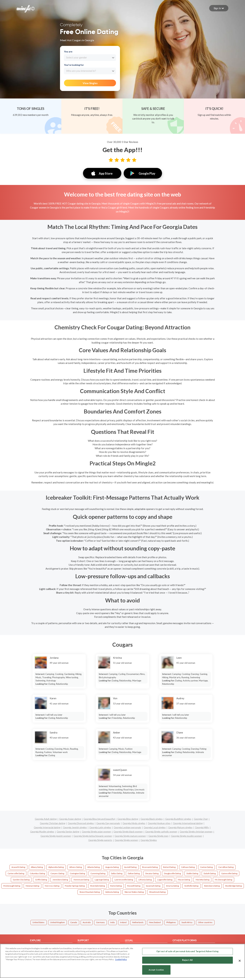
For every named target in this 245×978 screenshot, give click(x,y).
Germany (100, 922)
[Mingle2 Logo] (26, 8)
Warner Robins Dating (134, 892)
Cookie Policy (121, 959)
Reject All (187, 960)
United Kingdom (57, 922)
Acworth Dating (18, 867)
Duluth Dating (210, 873)
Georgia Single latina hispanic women (93, 835)
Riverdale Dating (97, 886)
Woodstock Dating (157, 892)
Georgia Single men (158, 835)
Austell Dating (130, 867)
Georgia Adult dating (46, 818)
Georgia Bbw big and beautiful (99, 818)
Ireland (123, 922)
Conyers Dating (57, 873)
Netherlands (138, 922)
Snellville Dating (191, 886)
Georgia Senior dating (68, 831)
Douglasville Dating (172, 873)
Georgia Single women (126, 840)
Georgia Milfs (202, 827)
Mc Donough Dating (223, 879)
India (112, 922)
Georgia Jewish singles (75, 827)
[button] (218, 8)
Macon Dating (184, 879)
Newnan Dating (32, 886)
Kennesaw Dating (81, 879)
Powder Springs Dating (75, 886)
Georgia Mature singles (180, 827)
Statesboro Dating (212, 886)
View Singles (90, 83)
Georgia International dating (188, 823)
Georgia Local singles (155, 827)
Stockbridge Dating (233, 886)
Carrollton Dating (226, 867)
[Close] (239, 960)
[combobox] (90, 57)
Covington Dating (77, 873)
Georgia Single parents (100, 840)
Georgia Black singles (151, 818)
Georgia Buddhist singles (178, 818)
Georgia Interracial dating (47, 827)
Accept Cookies (156, 970)
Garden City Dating (21, 879)
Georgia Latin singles (100, 827)
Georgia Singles (148, 840)
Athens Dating (75, 867)
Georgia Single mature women (130, 835)
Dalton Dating (134, 873)
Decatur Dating (151, 873)
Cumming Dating (97, 873)
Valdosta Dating (112, 892)
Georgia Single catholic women (161, 831)
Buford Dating (169, 867)
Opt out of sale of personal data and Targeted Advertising (187, 951)
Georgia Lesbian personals (127, 827)
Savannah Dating (153, 886)
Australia (87, 922)
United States (38, 922)
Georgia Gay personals (108, 823)
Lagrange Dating (102, 879)
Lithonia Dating (145, 879)
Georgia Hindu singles (133, 823)
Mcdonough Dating (11, 886)
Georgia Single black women (128, 831)
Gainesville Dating (229, 873)
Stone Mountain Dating (90, 892)
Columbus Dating (37, 873)
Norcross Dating (52, 886)
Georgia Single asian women (96, 831)
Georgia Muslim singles (42, 831)
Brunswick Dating (150, 867)
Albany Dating (37, 867)
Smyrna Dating (172, 886)
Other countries (205, 922)
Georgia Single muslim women (186, 835)
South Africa (187, 922)
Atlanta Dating (93, 867)
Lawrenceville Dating (123, 879)
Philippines (171, 922)
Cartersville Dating (16, 873)
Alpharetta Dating (56, 867)
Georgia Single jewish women (55, 835)
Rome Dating (116, 886)
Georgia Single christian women (196, 831)
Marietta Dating (202, 879)
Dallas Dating (116, 873)
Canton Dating (206, 867)
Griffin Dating (41, 879)
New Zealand (155, 922)
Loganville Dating (164, 879)
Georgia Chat (201, 818)
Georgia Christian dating (52, 823)
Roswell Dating (133, 886)
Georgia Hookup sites (159, 823)
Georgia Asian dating (70, 818)
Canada (73, 922)
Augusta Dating (112, 867)
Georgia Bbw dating (127, 818)
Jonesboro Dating (60, 879)
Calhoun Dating (188, 867)
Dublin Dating (192, 873)
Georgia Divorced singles (81, 823)
